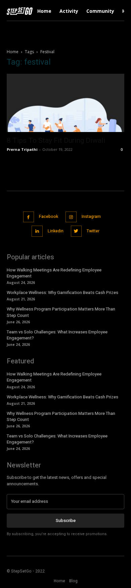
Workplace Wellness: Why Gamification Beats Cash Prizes (62, 292)
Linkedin (55, 231)
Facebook (48, 217)
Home (12, 52)
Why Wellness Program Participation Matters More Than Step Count (61, 312)
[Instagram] (71, 217)
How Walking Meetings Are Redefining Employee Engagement (54, 273)
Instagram (91, 217)
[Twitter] (76, 231)
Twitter (93, 231)
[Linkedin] (37, 231)
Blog (73, 581)
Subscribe (66, 520)
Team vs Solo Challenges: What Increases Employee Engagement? (57, 335)
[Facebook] (28, 217)
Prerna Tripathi (22, 149)
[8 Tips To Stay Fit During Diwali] (65, 103)
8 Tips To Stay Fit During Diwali (56, 140)
